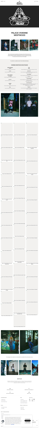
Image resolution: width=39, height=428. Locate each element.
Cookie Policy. (12, 424)
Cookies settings (27, 422)
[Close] (36, 420)
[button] (3, 421)
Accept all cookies (27, 420)
